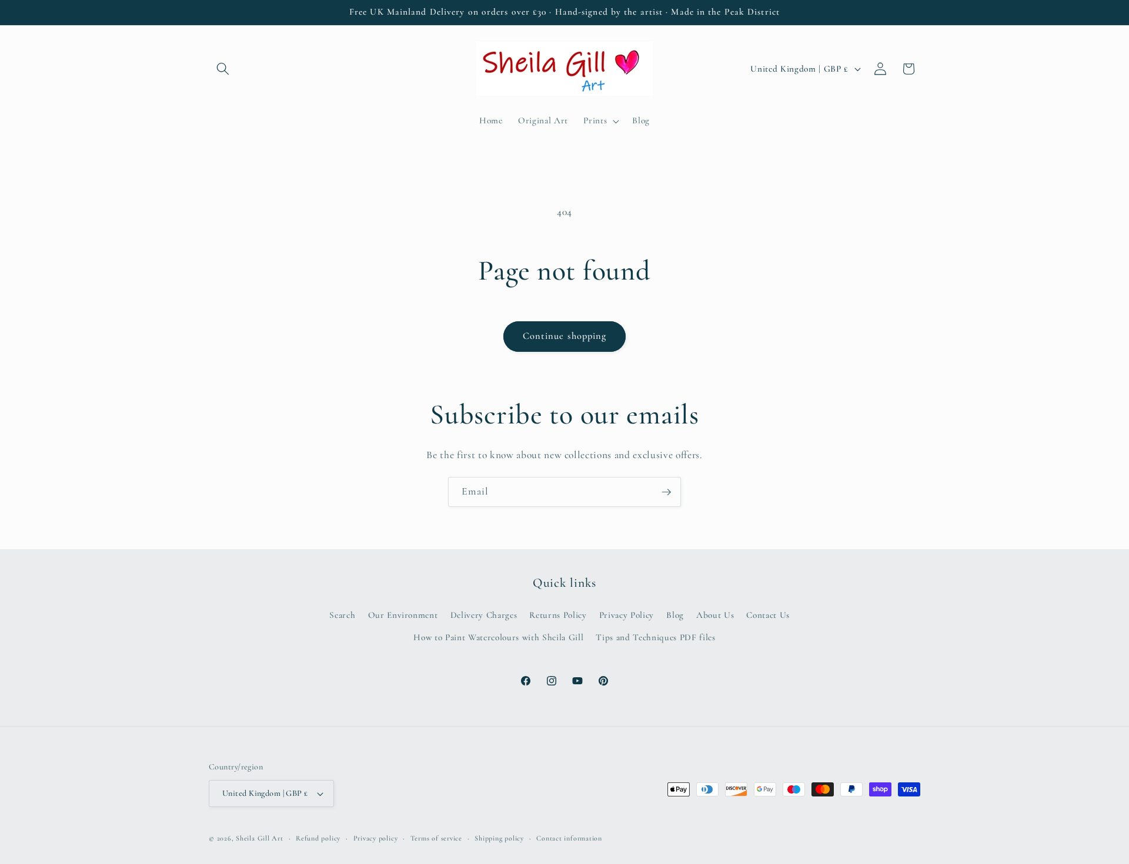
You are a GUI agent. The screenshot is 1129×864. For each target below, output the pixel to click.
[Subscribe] (666, 492)
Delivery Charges (483, 615)
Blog (675, 615)
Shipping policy (499, 838)
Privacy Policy (626, 615)
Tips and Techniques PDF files (655, 637)
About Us (715, 615)
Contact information (569, 838)
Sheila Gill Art (259, 838)
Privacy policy (375, 838)
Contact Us (768, 615)
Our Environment (403, 615)
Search (342, 615)
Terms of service (436, 838)
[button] (223, 69)
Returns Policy (557, 615)
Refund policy (318, 838)
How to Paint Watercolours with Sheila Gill (498, 637)
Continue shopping (565, 336)
